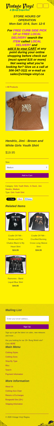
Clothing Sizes (11, 357)
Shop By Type (11, 361)
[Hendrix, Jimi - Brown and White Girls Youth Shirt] (27, 111)
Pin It (20, 199)
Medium (16, 189)
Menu (40, 6)
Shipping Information (14, 404)
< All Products (11, 87)
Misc (7, 365)
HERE (12, 344)
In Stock (33, 186)
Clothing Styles (11, 352)
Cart (46, 6)
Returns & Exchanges (14, 395)
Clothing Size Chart (13, 391)
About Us (9, 387)
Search (8, 370)
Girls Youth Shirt (17, 192)
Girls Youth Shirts (21, 186)
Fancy (28, 199)
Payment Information (14, 374)
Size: (7, 162)
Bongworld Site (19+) (14, 400)
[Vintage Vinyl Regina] (19, 7)
